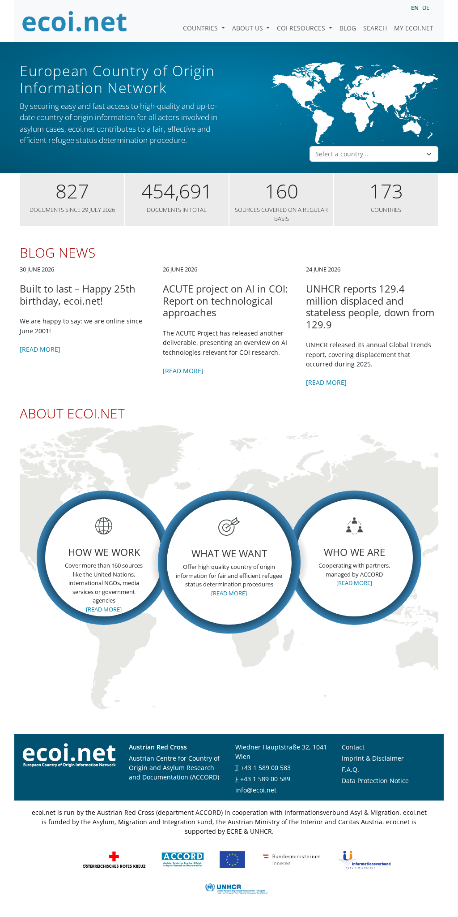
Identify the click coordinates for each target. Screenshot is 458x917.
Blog (347, 28)
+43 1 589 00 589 (265, 779)
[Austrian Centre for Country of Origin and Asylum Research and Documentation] (183, 859)
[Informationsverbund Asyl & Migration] (364, 859)
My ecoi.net (413, 28)
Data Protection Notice (375, 780)
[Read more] (40, 349)
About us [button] (248, 28)
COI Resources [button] (302, 28)
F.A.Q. (350, 769)
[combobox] (368, 154)
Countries (201, 28)
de (425, 8)
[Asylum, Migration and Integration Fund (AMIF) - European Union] (232, 859)
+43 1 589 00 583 (266, 767)
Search (375, 28)
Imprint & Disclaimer (373, 758)
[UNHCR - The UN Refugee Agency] (236, 888)
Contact (353, 747)
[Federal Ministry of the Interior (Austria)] (291, 859)
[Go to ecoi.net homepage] (74, 21)
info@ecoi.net (255, 790)
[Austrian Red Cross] (114, 859)
